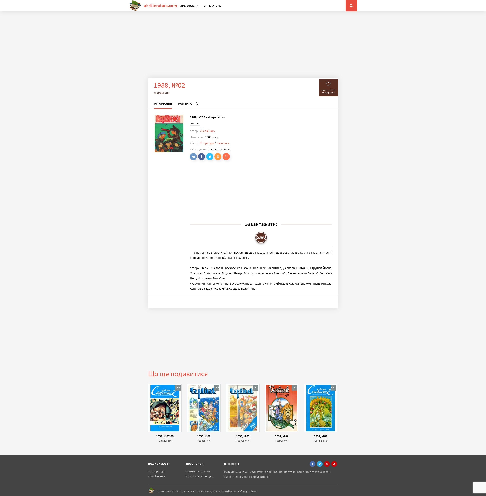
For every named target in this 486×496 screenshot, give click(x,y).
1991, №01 (320, 436)
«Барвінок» (207, 131)
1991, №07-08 (165, 436)
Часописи (222, 143)
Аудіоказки (158, 476)
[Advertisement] (243, 47)
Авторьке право (199, 471)
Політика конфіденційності (207, 476)
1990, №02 (204, 436)
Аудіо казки (189, 6)
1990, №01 (242, 436)
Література (212, 6)
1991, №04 (281, 436)
